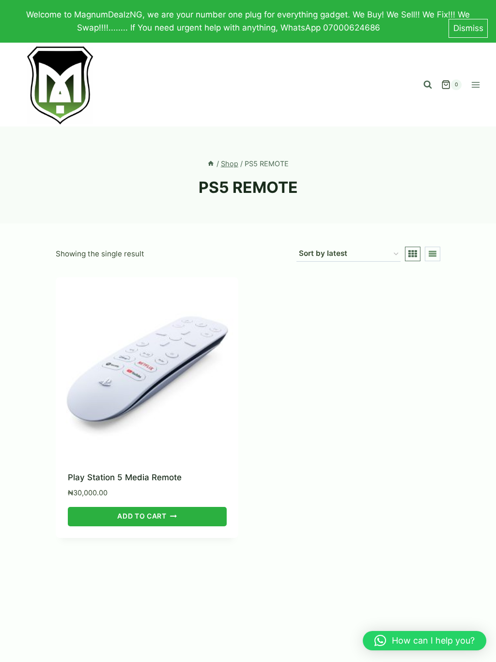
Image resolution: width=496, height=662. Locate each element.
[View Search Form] (427, 85)
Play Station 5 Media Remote (125, 477)
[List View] (432, 254)
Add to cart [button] (142, 516)
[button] (424, 640)
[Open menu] (475, 84)
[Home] (210, 163)
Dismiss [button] (468, 28)
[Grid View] (412, 254)
